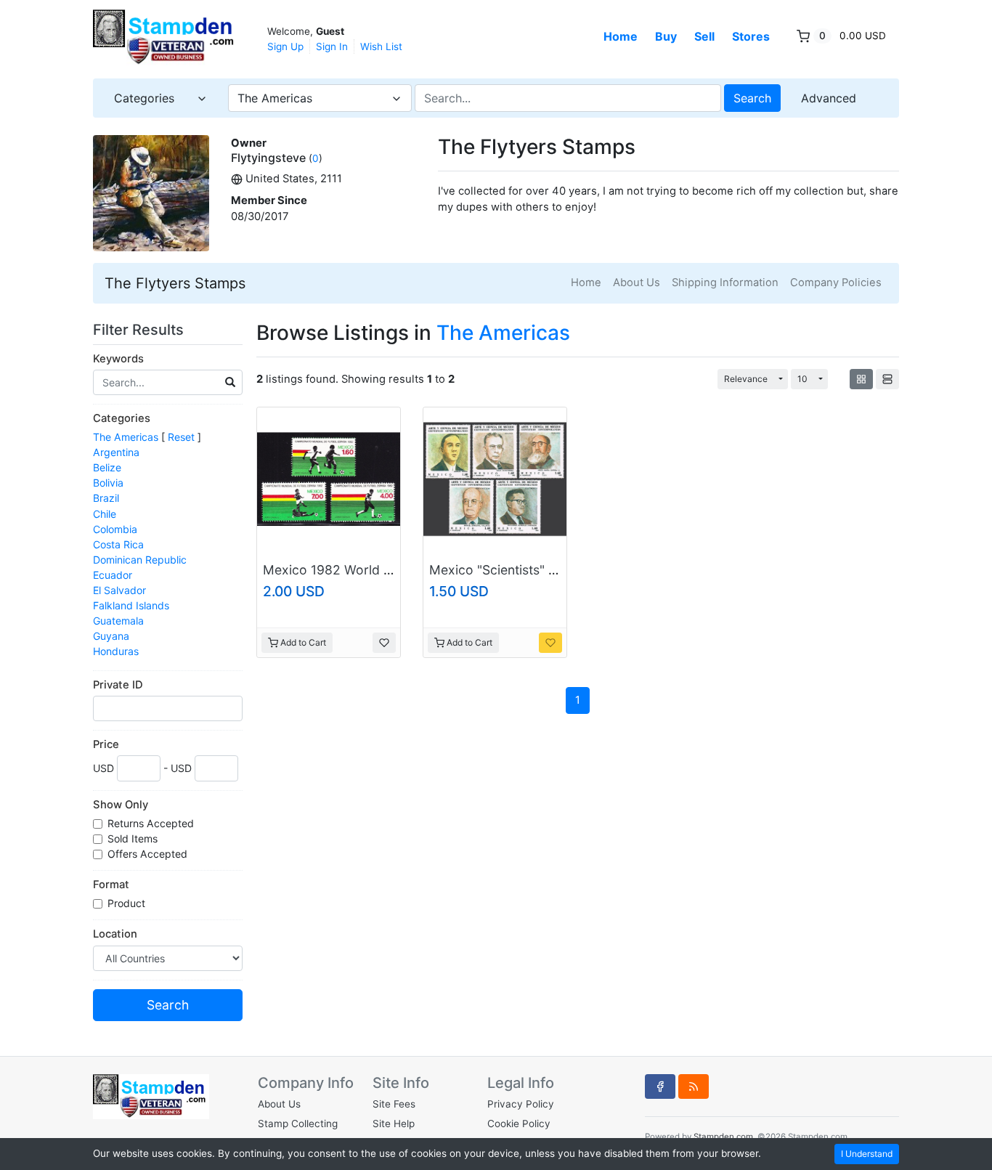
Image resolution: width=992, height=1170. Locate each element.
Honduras (116, 651)
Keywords (118, 358)
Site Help (394, 1123)
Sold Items (133, 838)
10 (802, 378)
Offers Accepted (148, 854)
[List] (887, 379)
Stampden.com (723, 1137)
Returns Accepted (152, 823)
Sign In (332, 46)
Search (752, 98)
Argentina (116, 452)
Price (106, 744)
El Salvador (119, 590)
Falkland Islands (131, 605)
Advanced (828, 98)
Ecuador (112, 575)
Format (111, 884)
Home (620, 36)
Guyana (111, 636)
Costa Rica (118, 544)
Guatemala (118, 620)
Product (127, 903)
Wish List (381, 46)
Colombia (115, 529)
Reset (181, 437)
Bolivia (108, 482)
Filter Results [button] (140, 329)
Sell (704, 36)
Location (115, 934)
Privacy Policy (520, 1104)
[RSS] (693, 1086)
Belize (107, 467)
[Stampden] (165, 38)
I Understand (867, 1153)
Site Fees (394, 1104)
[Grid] (861, 379)
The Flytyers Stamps (175, 283)
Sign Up (285, 46)
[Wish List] (384, 643)
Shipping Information (725, 282)
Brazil (106, 498)
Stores (751, 36)
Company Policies (836, 282)
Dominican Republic (140, 559)
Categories (121, 418)
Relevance (746, 378)
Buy (666, 36)
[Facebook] (660, 1086)
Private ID (118, 684)
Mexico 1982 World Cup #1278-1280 (373, 569)
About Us (636, 282)
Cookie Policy (518, 1123)
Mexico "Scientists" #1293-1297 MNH (542, 569)
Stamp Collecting (298, 1123)
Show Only (120, 804)
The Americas (125, 437)
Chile (104, 514)
